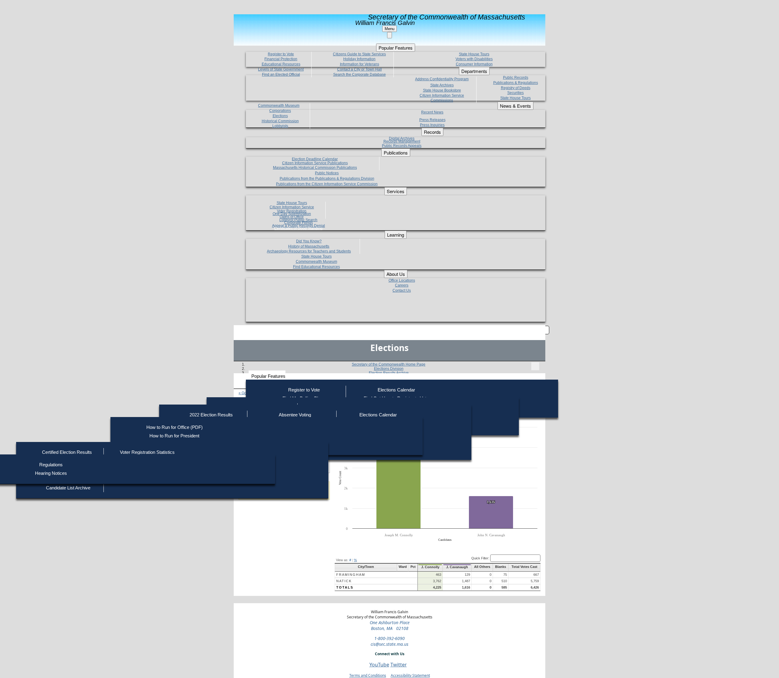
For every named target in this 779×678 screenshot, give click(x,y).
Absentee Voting (295, 414)
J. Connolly (430, 567)
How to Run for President (174, 435)
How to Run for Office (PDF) (174, 427)
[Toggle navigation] (535, 366)
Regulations (51, 464)
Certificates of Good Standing (298, 228)
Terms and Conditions (367, 675)
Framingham (350, 574)
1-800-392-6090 (389, 638)
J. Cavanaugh (457, 567)
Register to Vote (304, 389)
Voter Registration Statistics (147, 452)
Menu (389, 28)
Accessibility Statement (410, 675)
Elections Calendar (396, 389)
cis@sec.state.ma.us (389, 644)
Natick (344, 581)
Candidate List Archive (68, 487)
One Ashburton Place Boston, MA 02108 (390, 625)
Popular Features (268, 376)
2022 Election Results (211, 414)
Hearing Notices (51, 473)
